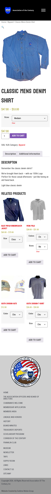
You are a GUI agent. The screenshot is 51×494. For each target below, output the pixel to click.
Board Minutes (10, 425)
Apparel (11, 22)
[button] (2, 27)
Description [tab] (10, 154)
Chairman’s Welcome (13, 403)
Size (5, 239)
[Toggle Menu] (43, 10)
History (6, 421)
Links (5, 465)
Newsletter (8, 452)
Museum (7, 448)
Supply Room (9, 461)
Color (5, 314)
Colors (31, 236)
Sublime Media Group (25, 491)
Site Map (7, 473)
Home (3, 22)
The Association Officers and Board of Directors (21, 398)
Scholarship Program (13, 434)
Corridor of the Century (14, 438)
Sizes (6, 117)
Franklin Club (9, 442)
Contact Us (8, 469)
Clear (13, 123)
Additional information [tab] (29, 154)
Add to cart (18, 135)
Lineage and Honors (12, 417)
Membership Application (14, 407)
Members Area (9, 411)
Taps (5, 456)
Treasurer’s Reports (12, 430)
